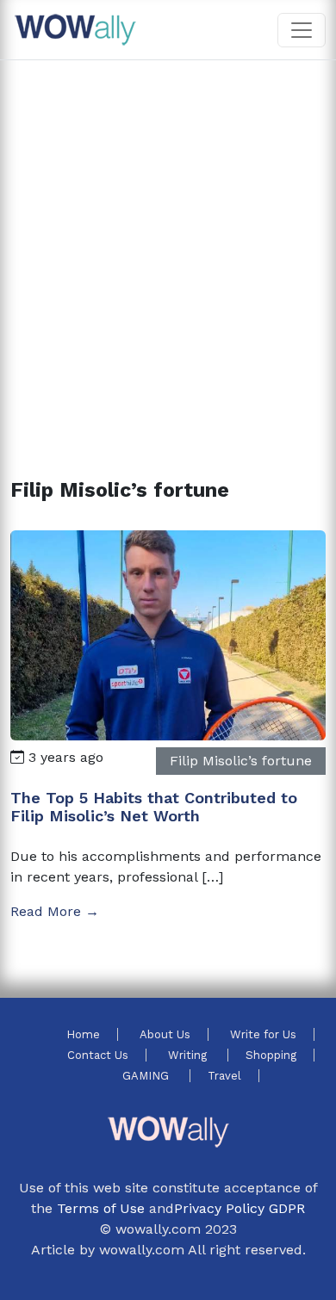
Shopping (271, 1055)
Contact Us (97, 1055)
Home (83, 1034)
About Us (165, 1034)
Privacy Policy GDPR (239, 1208)
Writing (189, 1055)
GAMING (147, 1075)
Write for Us (263, 1034)
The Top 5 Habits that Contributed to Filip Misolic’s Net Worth (153, 807)
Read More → (54, 911)
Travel (224, 1075)
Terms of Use (101, 1208)
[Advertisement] (168, 249)
